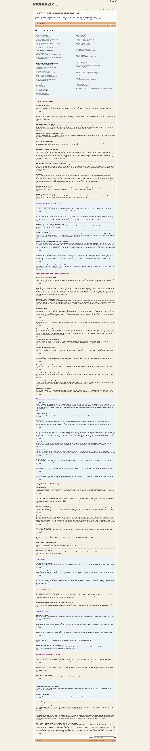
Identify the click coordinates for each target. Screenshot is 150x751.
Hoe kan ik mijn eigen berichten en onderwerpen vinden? (88, 67)
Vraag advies (102, 9)
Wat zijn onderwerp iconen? (41, 95)
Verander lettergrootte (114, 23)
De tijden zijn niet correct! (41, 53)
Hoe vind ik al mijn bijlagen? (82, 80)
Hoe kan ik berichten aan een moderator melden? (46, 76)
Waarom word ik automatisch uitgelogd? (44, 37)
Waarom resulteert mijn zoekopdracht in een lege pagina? (88, 65)
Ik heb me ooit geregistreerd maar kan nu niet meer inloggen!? (49, 43)
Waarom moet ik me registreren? (43, 36)
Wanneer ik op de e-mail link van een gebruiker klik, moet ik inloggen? (50, 59)
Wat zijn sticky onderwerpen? (42, 93)
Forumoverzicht (41, 23)
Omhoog (39, 111)
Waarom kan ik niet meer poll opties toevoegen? (46, 69)
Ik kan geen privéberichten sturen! (83, 49)
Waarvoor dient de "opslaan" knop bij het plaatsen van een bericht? (50, 77)
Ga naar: (91, 737)
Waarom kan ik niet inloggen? (42, 35)
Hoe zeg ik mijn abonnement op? (83, 75)
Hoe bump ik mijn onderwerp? (42, 80)
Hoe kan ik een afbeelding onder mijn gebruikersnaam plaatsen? (49, 57)
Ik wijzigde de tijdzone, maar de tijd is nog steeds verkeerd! (48, 54)
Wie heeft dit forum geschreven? (83, 85)
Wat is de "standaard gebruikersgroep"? (84, 43)
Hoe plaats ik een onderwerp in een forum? (45, 64)
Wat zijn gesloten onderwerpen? (42, 94)
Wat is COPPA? (39, 44)
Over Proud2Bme (88, 9)
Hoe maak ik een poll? (40, 68)
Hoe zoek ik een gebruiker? (82, 66)
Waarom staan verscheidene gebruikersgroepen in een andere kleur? (90, 41)
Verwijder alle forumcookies (92, 740)
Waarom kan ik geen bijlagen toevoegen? (44, 73)
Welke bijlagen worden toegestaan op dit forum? (86, 79)
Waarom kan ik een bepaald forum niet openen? (46, 72)
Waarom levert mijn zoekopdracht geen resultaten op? (87, 63)
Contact (95, 9)
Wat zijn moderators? (80, 36)
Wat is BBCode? (39, 85)
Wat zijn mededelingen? (41, 91)
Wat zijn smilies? (39, 87)
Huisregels (114, 9)
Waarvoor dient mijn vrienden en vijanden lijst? (86, 56)
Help (109, 25)
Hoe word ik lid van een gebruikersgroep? (85, 39)
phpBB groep (89, 707)
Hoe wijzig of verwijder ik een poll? (43, 71)
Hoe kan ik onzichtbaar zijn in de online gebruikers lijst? (47, 39)
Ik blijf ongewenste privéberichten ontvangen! (85, 50)
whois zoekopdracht (51, 726)
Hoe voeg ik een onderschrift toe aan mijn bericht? (46, 67)
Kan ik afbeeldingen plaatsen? (42, 89)
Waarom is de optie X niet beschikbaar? (84, 86)
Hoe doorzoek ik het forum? (82, 62)
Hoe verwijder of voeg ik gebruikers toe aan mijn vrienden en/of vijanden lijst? (92, 57)
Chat (109, 9)
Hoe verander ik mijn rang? (41, 58)
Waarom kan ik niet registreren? (42, 46)
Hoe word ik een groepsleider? (82, 40)
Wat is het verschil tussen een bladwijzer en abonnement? (88, 72)
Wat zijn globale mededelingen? (42, 90)
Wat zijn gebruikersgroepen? (82, 37)
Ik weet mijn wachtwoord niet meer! (43, 40)
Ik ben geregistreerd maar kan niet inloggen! (45, 41)
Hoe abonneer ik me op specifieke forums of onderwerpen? (88, 73)
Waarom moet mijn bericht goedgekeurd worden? (46, 79)
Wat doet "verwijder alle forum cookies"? (44, 47)
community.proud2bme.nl (89, 17)
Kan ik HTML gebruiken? (41, 86)
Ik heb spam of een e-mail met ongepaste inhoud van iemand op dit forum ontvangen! (94, 51)
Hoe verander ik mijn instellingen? (43, 51)
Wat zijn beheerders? (80, 35)
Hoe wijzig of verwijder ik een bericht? (44, 65)
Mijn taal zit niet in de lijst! (41, 55)
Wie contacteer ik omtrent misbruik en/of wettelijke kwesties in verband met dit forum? (94, 88)
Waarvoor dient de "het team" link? (83, 44)
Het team (84, 740)
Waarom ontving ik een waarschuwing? (44, 75)
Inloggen (113, 25)
